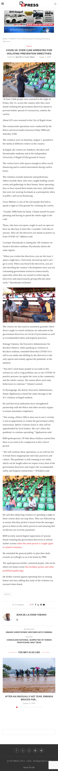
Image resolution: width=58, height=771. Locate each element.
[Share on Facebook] (35, 605)
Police (7, 594)
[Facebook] (16, 750)
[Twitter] (23, 750)
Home (5, 39)
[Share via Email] (44, 605)
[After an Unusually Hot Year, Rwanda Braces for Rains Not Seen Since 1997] (29, 675)
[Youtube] (41, 750)
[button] (5, 682)
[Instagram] (29, 750)
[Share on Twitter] (38, 605)
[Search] (55, 4)
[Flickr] (35, 750)
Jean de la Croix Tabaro (25, 57)
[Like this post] (32, 605)
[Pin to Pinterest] (41, 605)
